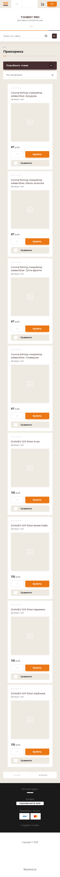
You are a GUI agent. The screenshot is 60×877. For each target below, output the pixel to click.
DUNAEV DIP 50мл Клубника (28, 693)
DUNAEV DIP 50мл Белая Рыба (29, 525)
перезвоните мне (30, 803)
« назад (16, 775)
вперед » (43, 775)
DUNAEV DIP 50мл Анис (25, 441)
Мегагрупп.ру (30, 869)
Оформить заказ (52, 4)
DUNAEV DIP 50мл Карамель (28, 609)
